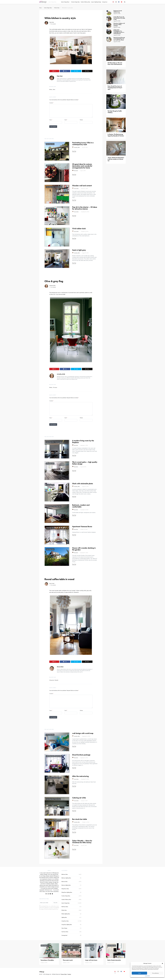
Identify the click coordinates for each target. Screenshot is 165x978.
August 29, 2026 (117, 27)
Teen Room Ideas (65, 931)
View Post (74, 151)
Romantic (56, 680)
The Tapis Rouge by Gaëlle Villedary (115, 111)
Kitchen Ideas (56, 7)
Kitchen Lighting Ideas (66, 913)
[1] (109, 12)
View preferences (155, 973)
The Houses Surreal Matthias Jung (118, 11)
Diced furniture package (81, 755)
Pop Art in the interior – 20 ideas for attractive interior (84, 208)
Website (81, 119)
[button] (162, 963)
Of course (55, 387)
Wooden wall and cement (82, 185)
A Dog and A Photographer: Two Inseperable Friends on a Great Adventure (119, 31)
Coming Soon (104, 2)
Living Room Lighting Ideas (67, 924)
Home (40, 7)
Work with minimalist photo (82, 483)
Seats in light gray (79, 250)
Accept (139, 973)
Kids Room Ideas (65, 906)
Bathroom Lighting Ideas (66, 878)
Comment (51, 102)
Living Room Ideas (58, 187)
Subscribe (55, 902)
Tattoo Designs (64, 928)
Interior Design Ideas (65, 2)
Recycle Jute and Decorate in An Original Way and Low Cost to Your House (119, 39)
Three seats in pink (68, 960)
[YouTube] (122, 2)
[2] (109, 18)
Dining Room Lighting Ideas (67, 892)
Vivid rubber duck (79, 228)
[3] (109, 25)
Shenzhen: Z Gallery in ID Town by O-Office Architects (119, 24)
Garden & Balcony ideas (85, 2)
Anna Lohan (76, 188)
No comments (53, 24)
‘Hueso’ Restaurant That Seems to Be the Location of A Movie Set (116, 159)
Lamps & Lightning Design (96, 2)
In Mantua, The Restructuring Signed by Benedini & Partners (116, 135)
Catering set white (79, 798)
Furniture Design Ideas (75, 2)
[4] (109, 31)
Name (50, 119)
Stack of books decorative (114, 960)
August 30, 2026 (117, 13)
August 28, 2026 (117, 41)
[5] (109, 39)
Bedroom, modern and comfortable (80, 506)
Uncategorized (64, 935)
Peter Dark (51, 22)
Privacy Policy (64, 974)
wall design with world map (82, 733)
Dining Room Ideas (65, 888)
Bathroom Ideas (49, 230)
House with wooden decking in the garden (84, 549)
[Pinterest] (113, 2)
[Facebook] (119, 2)
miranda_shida (77, 147)
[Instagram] (116, 2)
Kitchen (50, 89)
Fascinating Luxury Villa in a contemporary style (82, 143)
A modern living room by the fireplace (83, 441)
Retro (54, 89)
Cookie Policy (147, 975)
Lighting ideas (64, 917)
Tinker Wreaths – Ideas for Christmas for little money (82, 842)
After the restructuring (80, 776)
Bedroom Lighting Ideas (66, 885)
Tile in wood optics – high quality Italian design (84, 463)
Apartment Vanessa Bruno (82, 526)
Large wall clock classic (91, 960)
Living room (51, 680)
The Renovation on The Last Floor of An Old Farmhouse (115, 63)
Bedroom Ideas (49, 506)
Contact (69, 974)
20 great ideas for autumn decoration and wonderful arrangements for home (82, 166)
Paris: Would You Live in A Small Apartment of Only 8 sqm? (115, 87)
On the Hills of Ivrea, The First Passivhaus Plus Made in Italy (119, 18)
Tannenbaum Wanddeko (47, 960)
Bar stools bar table (79, 819)
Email (66, 119)
